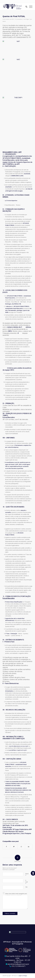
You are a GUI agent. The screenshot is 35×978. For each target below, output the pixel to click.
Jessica (4, 21)
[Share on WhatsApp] (21, 846)
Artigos (27, 19)
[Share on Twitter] (13, 846)
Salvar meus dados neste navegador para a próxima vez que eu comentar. (16, 894)
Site (26, 887)
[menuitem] (25, 6)
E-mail (26, 882)
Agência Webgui (23, 975)
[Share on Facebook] (6, 846)
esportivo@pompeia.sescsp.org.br (18, 746)
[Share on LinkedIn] (28, 846)
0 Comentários (18, 19)
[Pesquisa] (25, 6)
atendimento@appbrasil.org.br (18, 964)
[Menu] (29, 6)
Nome (27, 874)
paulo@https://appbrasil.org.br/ (18, 750)
